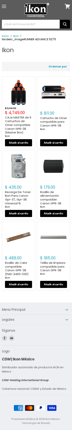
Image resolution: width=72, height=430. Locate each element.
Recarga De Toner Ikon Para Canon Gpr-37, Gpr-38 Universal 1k (18, 197)
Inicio (5, 36)
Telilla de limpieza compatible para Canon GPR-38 (52, 266)
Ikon (16, 36)
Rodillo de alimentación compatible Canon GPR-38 (50, 197)
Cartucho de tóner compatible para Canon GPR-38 (53, 121)
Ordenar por (58, 66)
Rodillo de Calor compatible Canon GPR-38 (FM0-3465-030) (17, 268)
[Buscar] (65, 24)
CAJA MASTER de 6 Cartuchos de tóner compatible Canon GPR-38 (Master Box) (18, 125)
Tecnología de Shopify (36, 423)
